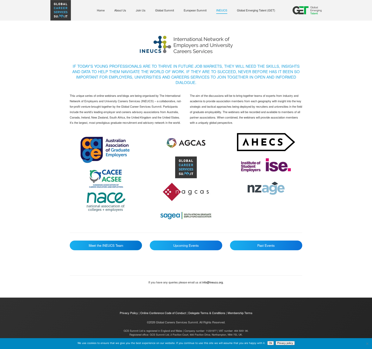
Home (101, 10)
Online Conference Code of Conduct (163, 313)
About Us (120, 10)
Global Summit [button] (164, 10)
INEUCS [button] (221, 10)
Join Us (141, 10)
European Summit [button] (195, 10)
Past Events (266, 245)
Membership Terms (240, 313)
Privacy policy (285, 343)
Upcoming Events (186, 245)
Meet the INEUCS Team (106, 245)
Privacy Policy (129, 313)
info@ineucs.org (212, 282)
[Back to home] (60, 10)
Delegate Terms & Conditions (206, 313)
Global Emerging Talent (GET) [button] (256, 10)
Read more (106, 149)
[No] (367, 344)
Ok (270, 343)
